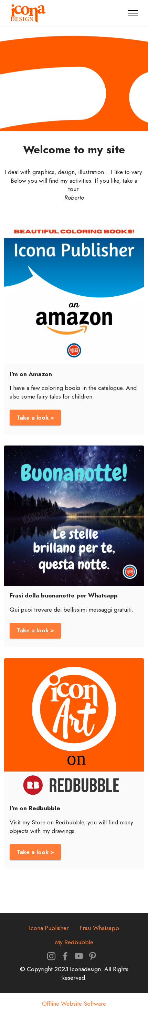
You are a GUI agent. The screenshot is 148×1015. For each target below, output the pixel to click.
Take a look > (35, 417)
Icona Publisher (48, 927)
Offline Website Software (74, 1004)
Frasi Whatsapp (99, 927)
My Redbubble (74, 942)
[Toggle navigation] (133, 13)
